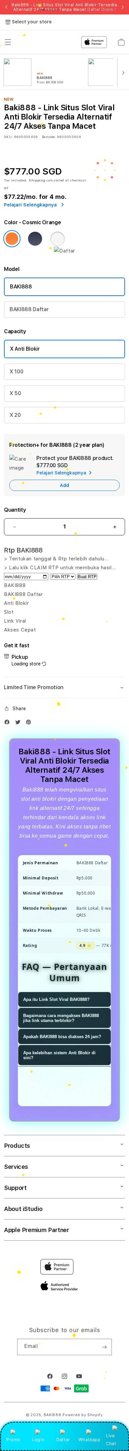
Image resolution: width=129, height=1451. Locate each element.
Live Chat (111, 1439)
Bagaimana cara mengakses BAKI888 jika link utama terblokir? (61, 1018)
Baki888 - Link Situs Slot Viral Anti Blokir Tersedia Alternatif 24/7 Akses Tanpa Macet (64, 7)
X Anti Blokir (25, 349)
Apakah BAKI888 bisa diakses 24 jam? (62, 1036)
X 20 (15, 415)
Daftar (63, 1439)
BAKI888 (21, 286)
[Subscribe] (104, 1347)
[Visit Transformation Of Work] (64, 251)
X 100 (16, 371)
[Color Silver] (57, 238)
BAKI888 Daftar (29, 309)
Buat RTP (87, 576)
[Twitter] (19, 723)
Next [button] (122, 7)
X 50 (15, 393)
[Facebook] (8, 723)
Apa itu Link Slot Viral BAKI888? (56, 999)
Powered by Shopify (83, 1415)
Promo (13, 1439)
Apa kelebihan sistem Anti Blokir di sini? (59, 1055)
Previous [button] (6, 7)
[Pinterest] (30, 723)
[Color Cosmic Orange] (12, 239)
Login (38, 1439)
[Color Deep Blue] (35, 238)
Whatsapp (89, 1439)
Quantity (15, 510)
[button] (64, 687)
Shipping (37, 180)
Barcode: (49, 137)
